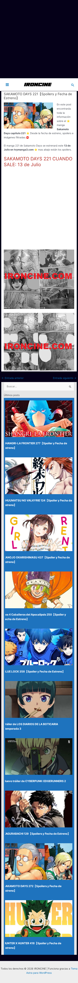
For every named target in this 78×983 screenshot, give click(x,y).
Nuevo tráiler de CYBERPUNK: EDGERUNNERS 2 (35, 781)
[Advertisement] (39, 39)
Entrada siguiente (64, 378)
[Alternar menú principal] (7, 84)
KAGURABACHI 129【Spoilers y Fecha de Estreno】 (37, 833)
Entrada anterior (13, 378)
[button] (72, 84)
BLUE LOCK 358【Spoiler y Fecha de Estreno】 (34, 671)
